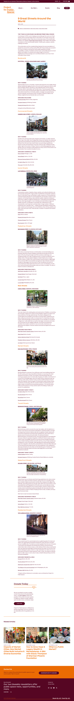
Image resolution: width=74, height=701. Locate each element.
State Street (22, 288)
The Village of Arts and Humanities (26, 567)
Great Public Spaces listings (35, 40)
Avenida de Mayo (22, 99)
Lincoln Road (21, 279)
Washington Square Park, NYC (25, 564)
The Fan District (21, 561)
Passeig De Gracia (22, 105)
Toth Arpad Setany (23, 513)
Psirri (19, 214)
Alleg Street (20, 334)
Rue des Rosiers (21, 394)
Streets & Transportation (24, 28)
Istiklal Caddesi (21, 454)
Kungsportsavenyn (22, 102)
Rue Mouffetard (23, 349)
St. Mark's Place (21, 162)
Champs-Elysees (22, 220)
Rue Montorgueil (22, 400)
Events (47, 8)
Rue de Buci (20, 397)
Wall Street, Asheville (23, 271)
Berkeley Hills (21, 570)
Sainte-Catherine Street (23, 337)
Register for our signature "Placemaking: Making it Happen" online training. (21, 1)
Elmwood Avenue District (24, 159)
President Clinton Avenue (24, 340)
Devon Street (21, 153)
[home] (9, 9)
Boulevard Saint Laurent (38, 61)
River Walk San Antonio (23, 507)
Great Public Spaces (34, 28)
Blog (58, 8)
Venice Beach (21, 156)
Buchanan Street (23, 229)
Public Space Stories (43, 28)
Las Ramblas (22, 171)
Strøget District (21, 274)
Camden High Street (24, 114)
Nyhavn (20, 501)
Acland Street (22, 463)
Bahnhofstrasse (23, 406)
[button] (21, 8)
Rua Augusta (21, 223)
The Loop (20, 165)
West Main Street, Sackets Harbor (26, 331)
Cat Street (20, 277)
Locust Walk (21, 282)
